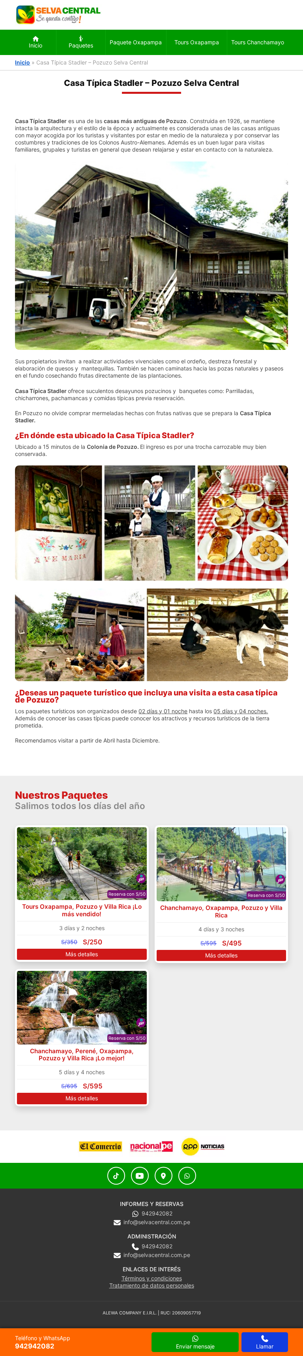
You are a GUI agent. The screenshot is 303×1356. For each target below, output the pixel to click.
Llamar (264, 1346)
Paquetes (81, 45)
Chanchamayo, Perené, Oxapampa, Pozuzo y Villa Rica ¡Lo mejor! (82, 1054)
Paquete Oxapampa (136, 42)
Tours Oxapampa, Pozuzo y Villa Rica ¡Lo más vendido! (82, 910)
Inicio (35, 45)
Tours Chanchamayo (257, 42)
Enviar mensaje (195, 1346)
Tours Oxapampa (196, 42)
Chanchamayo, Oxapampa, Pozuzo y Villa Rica (221, 911)
